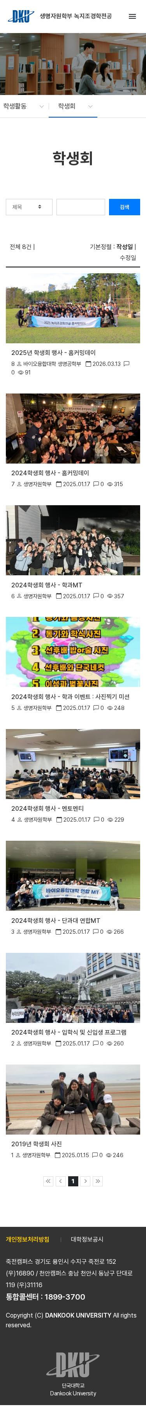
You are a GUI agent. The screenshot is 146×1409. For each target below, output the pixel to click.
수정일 (128, 258)
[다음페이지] (85, 1181)
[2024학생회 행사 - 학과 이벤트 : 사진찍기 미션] (73, 651)
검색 (124, 207)
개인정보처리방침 (27, 1239)
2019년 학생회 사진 (36, 1144)
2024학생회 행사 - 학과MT (47, 585)
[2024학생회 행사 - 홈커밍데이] (73, 428)
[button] (19, 106)
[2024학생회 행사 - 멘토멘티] (73, 763)
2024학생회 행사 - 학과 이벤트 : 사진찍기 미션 (70, 697)
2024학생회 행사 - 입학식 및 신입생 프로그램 (69, 1032)
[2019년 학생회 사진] (73, 1099)
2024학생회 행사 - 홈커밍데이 (50, 473)
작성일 (124, 247)
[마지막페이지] (98, 1181)
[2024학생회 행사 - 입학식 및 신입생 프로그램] (73, 987)
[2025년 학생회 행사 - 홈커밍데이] (73, 307)
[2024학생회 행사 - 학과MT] (73, 539)
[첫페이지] (48, 1181)
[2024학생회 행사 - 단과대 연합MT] (73, 875)
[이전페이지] (61, 1181)
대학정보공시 (87, 1239)
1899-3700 (65, 1297)
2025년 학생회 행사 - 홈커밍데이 (53, 353)
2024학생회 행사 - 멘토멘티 (47, 808)
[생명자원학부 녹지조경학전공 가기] (22, 16)
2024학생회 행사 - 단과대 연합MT (55, 920)
